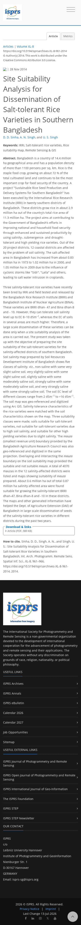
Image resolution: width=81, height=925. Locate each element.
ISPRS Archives (13, 684)
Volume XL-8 (25, 46)
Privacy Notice (29, 909)
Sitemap (9, 742)
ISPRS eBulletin (13, 703)
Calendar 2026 (13, 713)
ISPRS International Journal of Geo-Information (35, 789)
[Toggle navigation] (71, 9)
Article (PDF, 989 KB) (19, 531)
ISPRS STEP (10, 808)
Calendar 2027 (13, 722)
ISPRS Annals (12, 693)
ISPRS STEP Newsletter (18, 818)
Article (53, 36)
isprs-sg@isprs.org (25, 879)
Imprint (50, 909)
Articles (8, 46)
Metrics (67, 36)
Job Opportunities (15, 732)
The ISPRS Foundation (18, 799)
